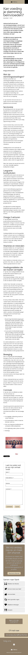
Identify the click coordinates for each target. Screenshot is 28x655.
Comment (9, 506)
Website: (8, 483)
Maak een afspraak (14, 573)
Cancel (17, 506)
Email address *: (10, 477)
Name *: (8, 472)
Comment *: (8, 489)
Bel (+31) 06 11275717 (14, 621)
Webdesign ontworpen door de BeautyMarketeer (14, 652)
